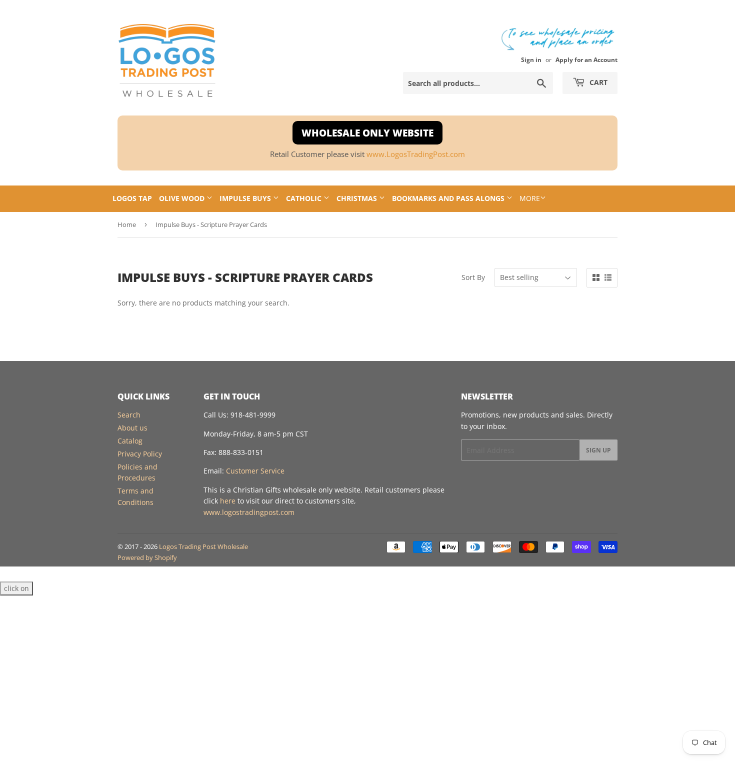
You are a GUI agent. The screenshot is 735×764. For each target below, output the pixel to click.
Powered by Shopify (147, 557)
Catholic (305, 198)
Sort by (473, 277)
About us (133, 427)
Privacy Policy (140, 453)
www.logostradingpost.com (249, 512)
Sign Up (598, 450)
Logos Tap (132, 198)
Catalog (130, 441)
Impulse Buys (246, 198)
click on (16, 588)
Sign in (531, 60)
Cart (598, 82)
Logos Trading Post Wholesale (203, 546)
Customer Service (255, 471)
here (228, 501)
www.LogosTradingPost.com (415, 154)
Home (127, 224)
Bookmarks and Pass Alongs (449, 198)
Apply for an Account (587, 60)
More (530, 198)
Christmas (357, 198)
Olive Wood (182, 198)
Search (129, 415)
